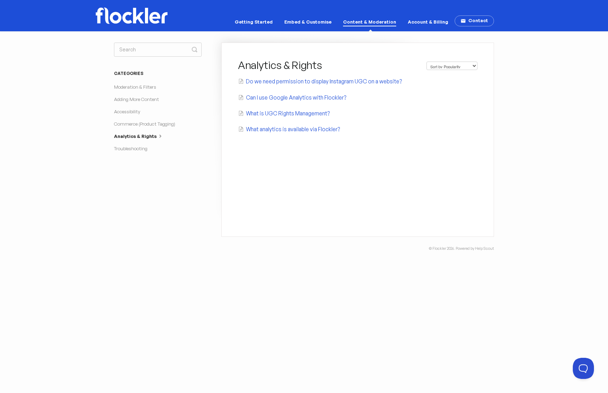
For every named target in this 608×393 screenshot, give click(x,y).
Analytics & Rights (136, 136)
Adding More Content (136, 99)
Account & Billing (428, 22)
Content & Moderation (369, 22)
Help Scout (484, 248)
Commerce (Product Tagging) (144, 124)
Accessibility (127, 111)
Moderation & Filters (135, 87)
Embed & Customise (307, 22)
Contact (478, 20)
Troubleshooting (130, 148)
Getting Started (254, 22)
